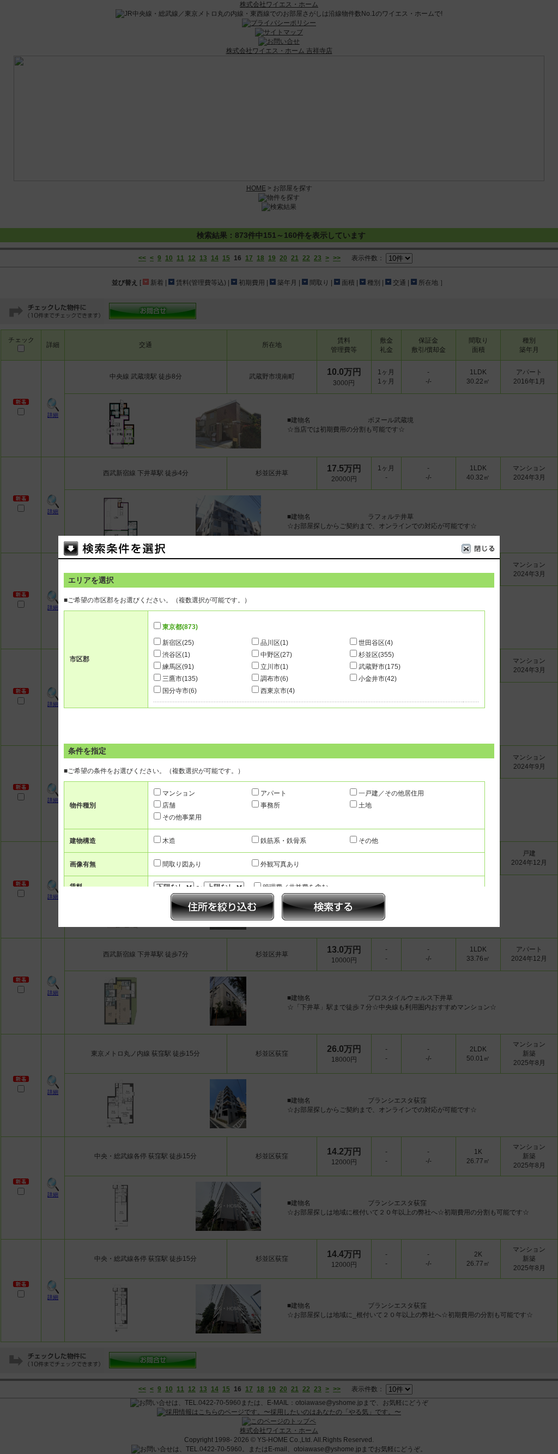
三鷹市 (180, 679)
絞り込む (222, 907)
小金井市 (378, 679)
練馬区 (178, 667)
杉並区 (376, 655)
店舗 (168, 805)
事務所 (270, 805)
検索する (333, 907)
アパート (273, 793)
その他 (368, 841)
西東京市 (277, 691)
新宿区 (178, 643)
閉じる (481, 550)
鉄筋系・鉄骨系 (283, 841)
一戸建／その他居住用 (391, 793)
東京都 (180, 627)
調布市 (274, 679)
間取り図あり (182, 864)
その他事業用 (182, 817)
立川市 (274, 667)
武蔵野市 (380, 667)
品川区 (274, 643)
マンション (178, 793)
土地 (365, 805)
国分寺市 (179, 691)
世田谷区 (376, 643)
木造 (168, 841)
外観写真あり (280, 864)
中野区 (276, 655)
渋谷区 (176, 655)
